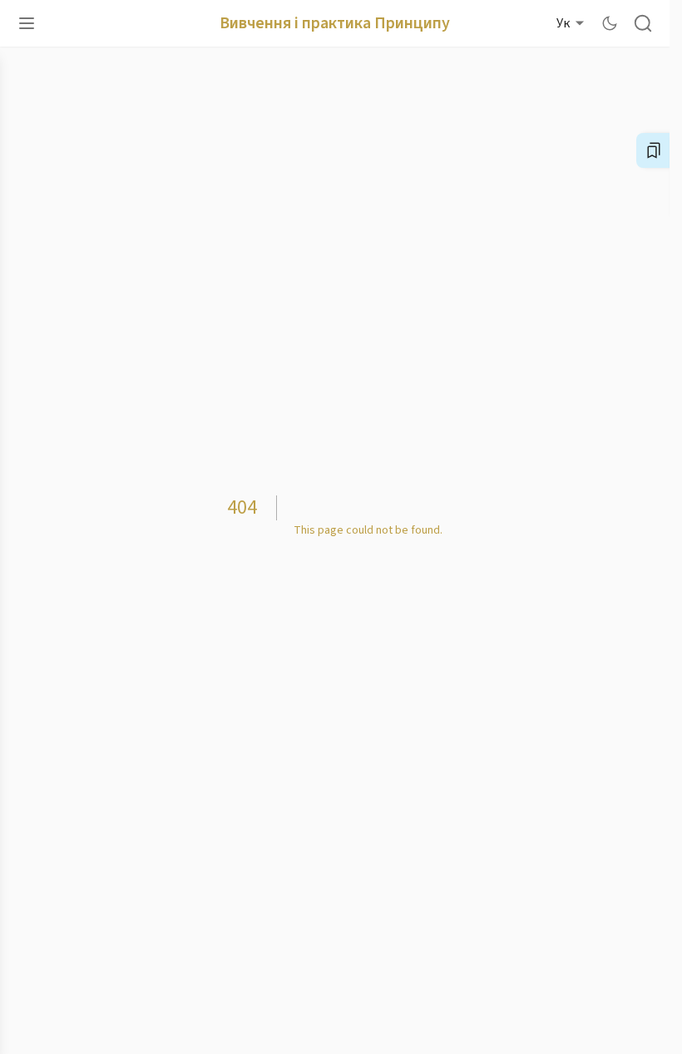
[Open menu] (26, 23)
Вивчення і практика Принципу (335, 23)
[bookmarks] (653, 150)
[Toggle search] (643, 23)
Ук (563, 23)
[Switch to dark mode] (609, 23)
